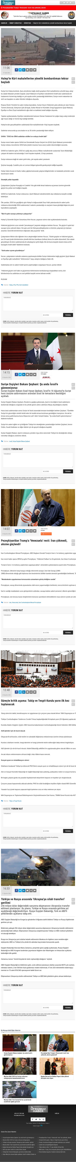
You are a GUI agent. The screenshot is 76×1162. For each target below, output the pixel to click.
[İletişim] (70, 2)
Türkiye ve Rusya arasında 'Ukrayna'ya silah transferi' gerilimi (18, 1142)
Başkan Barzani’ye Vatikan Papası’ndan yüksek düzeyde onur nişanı (17, 1147)
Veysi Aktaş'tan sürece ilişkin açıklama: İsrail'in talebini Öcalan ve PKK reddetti (18, 1155)
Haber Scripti (36, 1126)
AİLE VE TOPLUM (19, 1113)
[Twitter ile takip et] (36, 1119)
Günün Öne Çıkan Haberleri (8, 1132)
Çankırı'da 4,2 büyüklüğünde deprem (48, 1144)
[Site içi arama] (73, 2)
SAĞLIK (57, 1113)
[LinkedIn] (23, 69)
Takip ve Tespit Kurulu (15, 801)
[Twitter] (20, 69)
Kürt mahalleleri (23, 285)
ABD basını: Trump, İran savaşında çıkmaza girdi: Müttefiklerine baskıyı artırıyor (54, 1150)
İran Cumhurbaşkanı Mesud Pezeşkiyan (30, 602)
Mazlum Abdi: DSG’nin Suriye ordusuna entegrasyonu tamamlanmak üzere (15, 1140)
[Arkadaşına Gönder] (27, 69)
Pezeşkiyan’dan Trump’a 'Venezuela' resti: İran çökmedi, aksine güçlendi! (54, 1138)
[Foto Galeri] (67, 2)
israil (10, 441)
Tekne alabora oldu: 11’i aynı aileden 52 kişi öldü (51, 1147)
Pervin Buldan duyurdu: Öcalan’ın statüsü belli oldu (52, 1152)
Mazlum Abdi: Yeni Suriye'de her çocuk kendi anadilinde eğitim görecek (18, 1145)
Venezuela (15, 602)
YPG (17, 285)
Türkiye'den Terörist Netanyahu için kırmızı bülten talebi (17, 1152)
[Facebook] (16, 69)
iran (10, 602)
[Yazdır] (31, 69)
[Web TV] (64, 2)
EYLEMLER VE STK (19, 1115)
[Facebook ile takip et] (32, 1119)
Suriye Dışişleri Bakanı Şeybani (21, 441)
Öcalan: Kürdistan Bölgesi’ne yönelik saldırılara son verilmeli (54, 1142)
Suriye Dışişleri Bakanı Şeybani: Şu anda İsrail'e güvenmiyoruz (18, 1137)
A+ (73, 79)
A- (73, 82)
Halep (11, 285)
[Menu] (61, 2)
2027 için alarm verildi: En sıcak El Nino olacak (14, 1149)
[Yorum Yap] (34, 69)
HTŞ (14, 285)
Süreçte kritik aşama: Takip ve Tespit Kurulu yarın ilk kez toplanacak (52, 1140)
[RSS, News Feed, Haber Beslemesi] (40, 1119)
